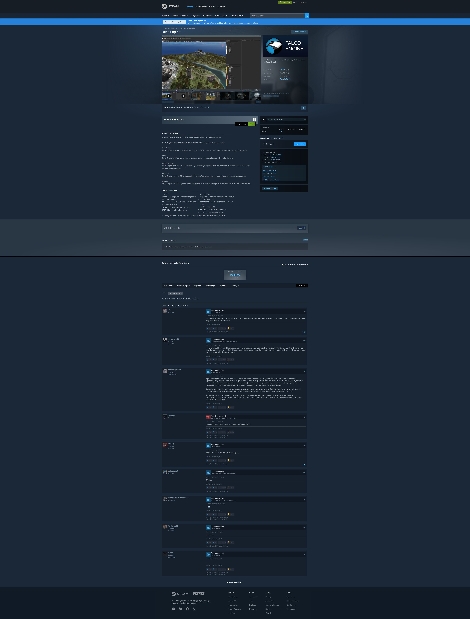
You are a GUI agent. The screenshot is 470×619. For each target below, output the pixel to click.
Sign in (166, 107)
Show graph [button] (301, 286)
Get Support (291, 605)
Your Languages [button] (174, 293)
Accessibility (270, 601)
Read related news (269, 173)
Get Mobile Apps (292, 601)
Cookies (268, 609)
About (212, 6)
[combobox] (277, 15)
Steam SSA (232, 601)
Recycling (252, 609)
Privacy (268, 597)
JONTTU (171, 552)
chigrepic (171, 415)
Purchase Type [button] (182, 286)
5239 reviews (172, 530)
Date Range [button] (210, 286)
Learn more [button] (299, 144)
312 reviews (171, 500)
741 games (171, 528)
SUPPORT (222, 6)
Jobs (251, 601)
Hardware (252, 605)
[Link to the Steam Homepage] (170, 8)
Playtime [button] (223, 286)
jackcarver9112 (173, 339)
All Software (166, 29)
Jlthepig (171, 444)
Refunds (269, 613)
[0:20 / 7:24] (211, 63)
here (200, 247)
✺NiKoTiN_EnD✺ (174, 370)
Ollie (169, 310)
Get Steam (290, 597)
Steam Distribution (234, 609)
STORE (190, 6)
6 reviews (171, 448)
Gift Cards (232, 613)
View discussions (269, 177)
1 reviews (171, 343)
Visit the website (269, 167)
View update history (270, 170)
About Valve (253, 597)
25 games (171, 446)
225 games (171, 372)
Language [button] (197, 286)
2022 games (171, 555)
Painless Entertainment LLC (178, 498)
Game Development (178, 29)
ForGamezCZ (173, 526)
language (303, 2)
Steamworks (232, 605)
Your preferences (302, 264)
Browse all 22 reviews (234, 582)
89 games (171, 341)
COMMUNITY (201, 6)
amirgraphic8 (173, 471)
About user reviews (288, 264)
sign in (295, 2)
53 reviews (171, 312)
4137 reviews (172, 557)
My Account (291, 609)
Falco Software (285, 77)
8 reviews (171, 418)
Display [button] (234, 286)
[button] (166, 15)
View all (305, 239)
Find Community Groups (271, 180)
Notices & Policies (272, 605)
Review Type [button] (167, 286)
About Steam (233, 597)
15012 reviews (172, 374)
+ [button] (277, 96)
